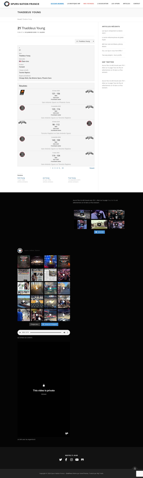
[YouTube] (76, 459)
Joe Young (46, 178)
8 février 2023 (56, 121)
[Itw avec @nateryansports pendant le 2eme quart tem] (64, 275)
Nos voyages (89, 3)
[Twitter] (60, 459)
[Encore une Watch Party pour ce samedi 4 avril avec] (37, 275)
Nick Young (21, 178)
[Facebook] (66, 459)
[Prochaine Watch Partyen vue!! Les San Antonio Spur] (24, 288)
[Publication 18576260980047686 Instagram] (50, 315)
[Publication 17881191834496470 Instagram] (37, 288)
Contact (136, 3)
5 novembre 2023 (56, 106)
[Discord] (82, 459)
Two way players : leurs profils (112, 55)
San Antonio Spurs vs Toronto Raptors (56, 118)
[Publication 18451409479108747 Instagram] (24, 301)
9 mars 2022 (56, 152)
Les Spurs (116, 3)
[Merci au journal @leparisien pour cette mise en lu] (24, 275)
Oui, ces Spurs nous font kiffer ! (112, 51)
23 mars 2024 (56, 90)
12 (62, 168)
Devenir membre (57, 3)
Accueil (19, 19)
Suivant (92, 168)
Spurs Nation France (25, 4)
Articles (126, 3)
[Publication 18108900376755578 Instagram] (50, 288)
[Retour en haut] (134, 468)
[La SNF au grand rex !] (50, 261)
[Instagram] (71, 459)
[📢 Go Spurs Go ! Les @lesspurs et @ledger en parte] (64, 261)
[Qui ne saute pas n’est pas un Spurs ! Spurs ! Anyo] (37, 315)
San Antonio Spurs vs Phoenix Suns (56, 102)
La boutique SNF (73, 3)
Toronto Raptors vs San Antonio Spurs (56, 133)
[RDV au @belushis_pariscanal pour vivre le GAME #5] (24, 261)
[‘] (37, 301)
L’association (102, 3)
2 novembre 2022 (56, 137)
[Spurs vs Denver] (50, 301)
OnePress (69, 473)
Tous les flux (117, 68)
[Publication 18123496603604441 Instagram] (64, 315)
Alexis (42, 32)
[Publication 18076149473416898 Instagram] (64, 288)
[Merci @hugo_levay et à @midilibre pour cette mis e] (50, 275)
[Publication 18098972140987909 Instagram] (24, 315)
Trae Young (72, 178)
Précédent (21, 168)
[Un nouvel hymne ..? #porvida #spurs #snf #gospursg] (64, 301)
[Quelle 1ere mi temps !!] (37, 261)
